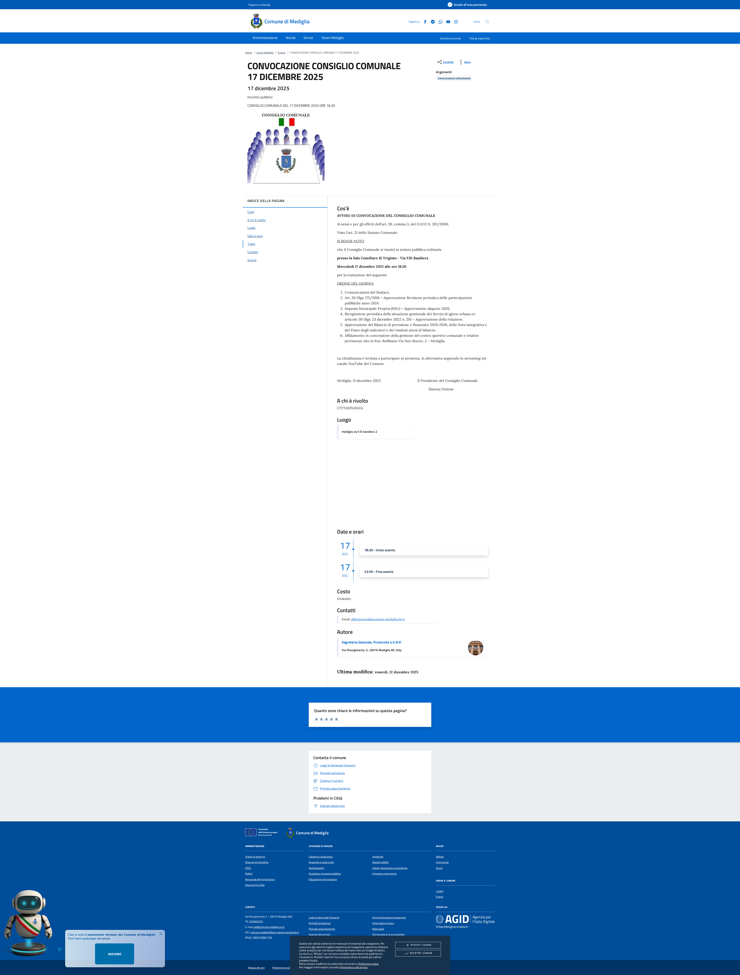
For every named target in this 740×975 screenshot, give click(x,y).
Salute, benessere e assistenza (389, 868)
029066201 (256, 921)
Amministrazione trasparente (389, 917)
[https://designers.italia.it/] (465, 919)
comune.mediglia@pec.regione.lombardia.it (274, 932)
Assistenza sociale (450, 38)
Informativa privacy (383, 923)
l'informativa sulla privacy (353, 967)
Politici (248, 873)
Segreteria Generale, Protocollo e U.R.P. (372, 642)
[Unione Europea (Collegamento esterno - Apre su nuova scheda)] (262, 833)
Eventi (281, 53)
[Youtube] (447, 21)
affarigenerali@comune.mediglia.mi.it (378, 619)
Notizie (440, 857)
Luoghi (439, 891)
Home (248, 53)
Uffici (248, 868)
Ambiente (377, 857)
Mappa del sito (256, 968)
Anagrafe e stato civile (321, 862)
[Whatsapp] (439, 21)
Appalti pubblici (380, 862)
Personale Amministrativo (260, 879)
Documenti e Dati (255, 885)
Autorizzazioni (316, 868)
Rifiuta (421, 945)
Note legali (378, 929)
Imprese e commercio (384, 873)
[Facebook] (423, 21)
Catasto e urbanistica (321, 857)
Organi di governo (255, 857)
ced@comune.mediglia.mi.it (268, 927)
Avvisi (439, 868)
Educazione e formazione (323, 879)
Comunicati (442, 862)
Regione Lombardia (259, 5)
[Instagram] (454, 21)
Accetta (421, 953)
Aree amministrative (256, 862)
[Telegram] (431, 21)
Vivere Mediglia (264, 53)
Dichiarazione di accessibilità (388, 934)
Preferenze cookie (368, 964)
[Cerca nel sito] (487, 21)
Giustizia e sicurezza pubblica (325, 873)
